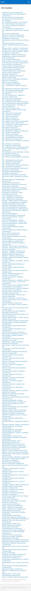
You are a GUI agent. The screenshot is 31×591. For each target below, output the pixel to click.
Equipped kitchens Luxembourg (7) (11, 573)
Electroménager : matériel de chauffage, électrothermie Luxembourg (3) (12, 342)
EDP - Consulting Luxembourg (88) (11, 83)
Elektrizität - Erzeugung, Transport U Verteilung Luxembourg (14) (14, 415)
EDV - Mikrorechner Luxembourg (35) (12, 139)
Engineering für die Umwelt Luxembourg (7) (13, 530)
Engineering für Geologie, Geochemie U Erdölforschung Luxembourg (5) (12, 537)
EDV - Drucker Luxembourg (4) (10, 134)
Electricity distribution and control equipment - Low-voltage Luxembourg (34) (15, 315)
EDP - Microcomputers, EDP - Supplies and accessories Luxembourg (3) (13, 96)
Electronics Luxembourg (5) (9, 353)
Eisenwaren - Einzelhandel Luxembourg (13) (13, 205)
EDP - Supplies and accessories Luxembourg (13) (15, 121)
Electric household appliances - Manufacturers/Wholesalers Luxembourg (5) (13, 214)
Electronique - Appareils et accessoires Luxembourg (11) (12, 375)
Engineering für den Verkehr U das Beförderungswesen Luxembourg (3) (11, 524)
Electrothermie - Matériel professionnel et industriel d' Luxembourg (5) (15, 397)
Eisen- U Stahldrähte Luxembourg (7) (12, 195)
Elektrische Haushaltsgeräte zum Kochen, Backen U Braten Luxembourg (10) (15, 407)
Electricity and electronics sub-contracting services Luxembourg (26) (15, 308)
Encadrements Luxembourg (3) (10, 499)
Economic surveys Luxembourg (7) (11, 72)
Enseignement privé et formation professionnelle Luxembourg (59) (14, 566)
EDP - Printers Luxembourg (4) (10, 116)
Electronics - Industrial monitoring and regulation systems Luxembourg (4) (14, 362)
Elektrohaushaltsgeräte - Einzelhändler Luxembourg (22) (12, 427)
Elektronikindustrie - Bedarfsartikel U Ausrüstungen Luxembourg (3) (15, 454)
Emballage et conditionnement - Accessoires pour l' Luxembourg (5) (15, 475)
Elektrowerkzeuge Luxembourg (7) (11, 461)
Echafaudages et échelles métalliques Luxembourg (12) (15, 40)
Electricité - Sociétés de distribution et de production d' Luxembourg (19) (12, 274)
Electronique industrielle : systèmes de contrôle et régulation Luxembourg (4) (15, 391)
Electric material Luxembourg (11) (11, 233)
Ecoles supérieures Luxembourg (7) (11, 69)
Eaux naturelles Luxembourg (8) (10, 33)
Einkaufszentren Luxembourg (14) (11, 182)
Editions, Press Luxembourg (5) (10, 82)
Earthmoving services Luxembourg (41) (12, 12)
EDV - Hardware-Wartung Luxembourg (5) (13, 137)
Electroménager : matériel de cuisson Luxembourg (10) (15, 345)
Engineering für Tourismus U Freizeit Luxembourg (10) (15, 547)
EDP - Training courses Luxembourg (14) (13, 122)
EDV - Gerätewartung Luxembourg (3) (12, 135)
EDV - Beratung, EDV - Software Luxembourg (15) (15, 131)
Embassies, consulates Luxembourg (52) (12, 489)
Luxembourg (4, 579)
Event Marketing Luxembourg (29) (11, 575)
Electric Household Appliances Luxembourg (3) (14, 207)
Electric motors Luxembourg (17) (10, 234)
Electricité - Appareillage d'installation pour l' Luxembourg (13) (13, 264)
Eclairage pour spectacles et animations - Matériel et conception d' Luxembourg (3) (15, 52)
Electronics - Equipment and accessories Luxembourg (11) (12, 355)
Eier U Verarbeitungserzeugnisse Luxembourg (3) (15, 168)
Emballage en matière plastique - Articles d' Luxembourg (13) (13, 469)
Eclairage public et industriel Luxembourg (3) (13, 56)
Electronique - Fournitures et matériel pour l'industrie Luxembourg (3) (13, 378)
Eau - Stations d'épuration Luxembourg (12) (13, 23)
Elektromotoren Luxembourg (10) (11, 449)
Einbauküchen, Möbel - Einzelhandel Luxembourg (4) (15, 177)
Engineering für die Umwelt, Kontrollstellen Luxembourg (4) (13, 532)
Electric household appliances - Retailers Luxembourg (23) (12, 217)
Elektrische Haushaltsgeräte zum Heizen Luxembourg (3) (12, 404)
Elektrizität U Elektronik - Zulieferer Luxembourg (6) (15, 424)
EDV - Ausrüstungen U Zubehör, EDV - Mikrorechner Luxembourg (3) (12, 126)
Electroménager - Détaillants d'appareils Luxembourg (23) (12, 336)
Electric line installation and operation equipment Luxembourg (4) (14, 230)
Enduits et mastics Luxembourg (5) (11, 504)
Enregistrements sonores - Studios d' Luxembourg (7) (15, 563)
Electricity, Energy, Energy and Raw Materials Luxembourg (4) (14, 326)
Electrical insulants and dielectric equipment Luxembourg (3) (13, 243)
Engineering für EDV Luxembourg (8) (11, 535)
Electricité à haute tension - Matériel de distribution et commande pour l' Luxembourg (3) (15, 289)
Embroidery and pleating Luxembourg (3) (13, 492)
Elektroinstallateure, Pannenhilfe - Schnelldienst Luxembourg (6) (14, 438)
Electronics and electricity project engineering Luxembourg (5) (14, 368)
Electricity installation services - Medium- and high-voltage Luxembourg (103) (15, 318)
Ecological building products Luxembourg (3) (13, 70)
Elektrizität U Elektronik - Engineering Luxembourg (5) (15, 422)
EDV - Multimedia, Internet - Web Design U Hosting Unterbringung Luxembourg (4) (15, 152)
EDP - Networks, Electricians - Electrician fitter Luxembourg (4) (14, 110)
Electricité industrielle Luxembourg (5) (12, 302)
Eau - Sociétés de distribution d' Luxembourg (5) (14, 22)
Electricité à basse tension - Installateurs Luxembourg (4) (12, 277)
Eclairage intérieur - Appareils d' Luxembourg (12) (15, 49)
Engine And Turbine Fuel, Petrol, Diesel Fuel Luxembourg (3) (13, 521)
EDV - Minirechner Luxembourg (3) (11, 143)
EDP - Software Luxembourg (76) (11, 119)
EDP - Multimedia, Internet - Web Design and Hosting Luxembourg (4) (14, 105)
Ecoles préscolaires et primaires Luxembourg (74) (15, 62)
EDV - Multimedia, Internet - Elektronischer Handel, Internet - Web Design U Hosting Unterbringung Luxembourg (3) (15, 148)
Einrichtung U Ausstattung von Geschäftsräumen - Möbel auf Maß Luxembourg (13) (15, 190)
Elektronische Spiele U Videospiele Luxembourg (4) (15, 457)
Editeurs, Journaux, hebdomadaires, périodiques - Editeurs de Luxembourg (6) (15, 79)
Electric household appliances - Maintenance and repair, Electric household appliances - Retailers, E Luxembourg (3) (15, 210)
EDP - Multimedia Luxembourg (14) (11, 100)
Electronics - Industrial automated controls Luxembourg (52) (13, 358)
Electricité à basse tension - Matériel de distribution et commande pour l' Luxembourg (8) (15, 285)
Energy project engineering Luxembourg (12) (14, 517)
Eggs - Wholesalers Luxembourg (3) (11, 166)
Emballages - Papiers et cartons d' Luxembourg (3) (15, 484)
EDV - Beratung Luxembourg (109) (11, 129)
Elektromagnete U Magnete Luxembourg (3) (13, 445)
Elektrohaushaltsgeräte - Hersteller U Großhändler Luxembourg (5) (15, 433)
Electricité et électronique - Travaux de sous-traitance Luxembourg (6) (13, 295)
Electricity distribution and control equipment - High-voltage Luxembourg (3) (14, 311)
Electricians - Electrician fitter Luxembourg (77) (14, 246)
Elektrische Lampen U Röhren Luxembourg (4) (14, 410)
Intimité (3, 589)
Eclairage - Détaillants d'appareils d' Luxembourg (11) (15, 45)
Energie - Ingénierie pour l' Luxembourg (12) (13, 509)
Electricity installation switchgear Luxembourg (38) (15, 320)
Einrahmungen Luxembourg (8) (10, 186)
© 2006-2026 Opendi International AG (10, 587)
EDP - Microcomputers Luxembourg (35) (12, 90)
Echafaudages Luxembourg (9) (10, 38)
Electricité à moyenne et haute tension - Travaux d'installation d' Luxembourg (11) (14, 292)
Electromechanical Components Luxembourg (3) (14, 333)
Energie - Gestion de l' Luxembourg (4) (12, 507)
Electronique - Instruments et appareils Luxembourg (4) (12, 381)
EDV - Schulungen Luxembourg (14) (11, 161)
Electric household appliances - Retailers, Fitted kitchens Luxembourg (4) (14, 224)
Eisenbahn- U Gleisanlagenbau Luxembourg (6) (14, 202)
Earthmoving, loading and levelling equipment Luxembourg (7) (14, 14)
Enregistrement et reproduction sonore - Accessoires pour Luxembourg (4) (12, 556)
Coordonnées (23, 587)
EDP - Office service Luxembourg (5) (11, 113)
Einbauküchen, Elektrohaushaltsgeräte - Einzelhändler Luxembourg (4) (12, 172)
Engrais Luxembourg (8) (8, 552)
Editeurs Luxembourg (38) (9, 77)
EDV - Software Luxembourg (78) (11, 163)
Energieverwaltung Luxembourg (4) (11, 515)
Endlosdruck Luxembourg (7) (9, 502)
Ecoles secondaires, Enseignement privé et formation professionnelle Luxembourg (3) (13, 66)
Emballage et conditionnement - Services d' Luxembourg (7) (13, 482)
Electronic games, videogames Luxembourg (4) (14, 351)
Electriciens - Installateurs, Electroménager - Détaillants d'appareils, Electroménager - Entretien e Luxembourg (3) (15, 257)
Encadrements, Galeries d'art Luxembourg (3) (14, 500)
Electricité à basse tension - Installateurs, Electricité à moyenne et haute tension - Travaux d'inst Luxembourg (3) (15, 281)
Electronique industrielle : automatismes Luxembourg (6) (12, 388)
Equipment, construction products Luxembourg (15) (14, 571)
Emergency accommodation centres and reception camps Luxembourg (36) (15, 496)
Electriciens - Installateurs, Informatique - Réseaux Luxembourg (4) (15, 261)
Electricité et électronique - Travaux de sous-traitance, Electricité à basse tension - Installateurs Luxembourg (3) (15, 299)
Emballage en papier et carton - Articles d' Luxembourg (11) (13, 472)
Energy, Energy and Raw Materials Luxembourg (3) (15, 518)
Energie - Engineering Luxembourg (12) (12, 505)
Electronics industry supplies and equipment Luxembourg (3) (13, 371)
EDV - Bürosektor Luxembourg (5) (11, 132)
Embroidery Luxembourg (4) (9, 491)
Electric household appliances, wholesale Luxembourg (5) (12, 227)
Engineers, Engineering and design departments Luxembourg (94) (14, 550)
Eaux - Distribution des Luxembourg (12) (12, 28)
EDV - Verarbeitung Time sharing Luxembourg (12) (15, 165)
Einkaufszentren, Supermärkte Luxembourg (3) (14, 184)
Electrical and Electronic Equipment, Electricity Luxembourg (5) (14, 237)
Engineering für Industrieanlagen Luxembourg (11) (15, 541)
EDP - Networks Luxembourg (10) (11, 108)
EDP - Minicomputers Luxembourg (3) (12, 98)
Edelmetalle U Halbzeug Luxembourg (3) (12, 75)
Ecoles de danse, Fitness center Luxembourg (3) (15, 61)
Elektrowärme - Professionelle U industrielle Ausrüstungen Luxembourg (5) (13, 459)
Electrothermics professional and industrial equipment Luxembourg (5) (13, 394)
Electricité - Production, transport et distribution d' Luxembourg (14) (15, 271)
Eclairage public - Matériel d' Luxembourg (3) (14, 54)
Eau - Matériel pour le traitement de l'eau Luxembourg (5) (12, 19)
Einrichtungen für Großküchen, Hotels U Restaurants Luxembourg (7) (12, 193)
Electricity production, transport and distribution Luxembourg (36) (14, 323)
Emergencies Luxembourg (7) (10, 494)
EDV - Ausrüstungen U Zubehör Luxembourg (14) (15, 124)
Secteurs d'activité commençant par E (10, 581)
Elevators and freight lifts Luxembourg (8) (13, 463)
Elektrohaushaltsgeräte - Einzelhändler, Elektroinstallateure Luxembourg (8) (12, 430)
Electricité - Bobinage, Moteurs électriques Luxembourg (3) (13, 267)
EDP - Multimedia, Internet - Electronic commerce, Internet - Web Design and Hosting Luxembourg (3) (15, 102)
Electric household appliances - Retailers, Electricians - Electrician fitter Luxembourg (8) (14, 220)
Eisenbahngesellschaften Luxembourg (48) (13, 204)
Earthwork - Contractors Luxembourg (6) (12, 17)
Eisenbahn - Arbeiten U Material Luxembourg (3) (14, 200)
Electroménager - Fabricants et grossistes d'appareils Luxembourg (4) (13, 339)
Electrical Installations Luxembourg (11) (12, 241)
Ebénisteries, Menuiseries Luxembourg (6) (13, 36)
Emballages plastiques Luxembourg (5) (12, 486)
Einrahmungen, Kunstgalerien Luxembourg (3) (14, 187)
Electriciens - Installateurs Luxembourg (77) (13, 251)
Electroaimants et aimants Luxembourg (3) (13, 332)
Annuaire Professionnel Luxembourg (17, 579)
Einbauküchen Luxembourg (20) (10, 169)
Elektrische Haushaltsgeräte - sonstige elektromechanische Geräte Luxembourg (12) (14, 401)
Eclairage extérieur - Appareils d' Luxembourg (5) (15, 48)
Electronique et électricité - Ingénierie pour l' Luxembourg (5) (13, 384)
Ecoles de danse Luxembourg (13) (11, 59)
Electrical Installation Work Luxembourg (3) (13, 239)
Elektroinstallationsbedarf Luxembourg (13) (13, 444)
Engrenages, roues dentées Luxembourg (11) (14, 554)
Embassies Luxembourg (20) (9, 487)
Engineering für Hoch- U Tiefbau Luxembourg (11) (15, 539)
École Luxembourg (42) (8, 57)
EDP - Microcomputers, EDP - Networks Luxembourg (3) (12, 92)
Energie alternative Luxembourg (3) (11, 510)
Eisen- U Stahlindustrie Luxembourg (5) (12, 199)
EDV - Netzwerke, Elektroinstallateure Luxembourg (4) (15, 157)
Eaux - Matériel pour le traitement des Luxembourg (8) (15, 31)
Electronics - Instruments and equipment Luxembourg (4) (12, 365)
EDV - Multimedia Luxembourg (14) (11, 145)
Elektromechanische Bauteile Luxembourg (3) (14, 447)
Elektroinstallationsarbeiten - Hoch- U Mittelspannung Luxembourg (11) (11, 441)
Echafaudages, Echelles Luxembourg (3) (12, 43)
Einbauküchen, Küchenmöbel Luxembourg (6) (14, 174)
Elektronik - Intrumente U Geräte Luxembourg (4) (15, 452)
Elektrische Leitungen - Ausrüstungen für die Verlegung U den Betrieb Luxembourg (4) (13, 412)
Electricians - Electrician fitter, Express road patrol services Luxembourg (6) (15, 248)
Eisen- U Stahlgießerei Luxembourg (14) (12, 197)
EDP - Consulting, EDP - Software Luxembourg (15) (14, 86)
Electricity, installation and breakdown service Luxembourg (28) (14, 329)
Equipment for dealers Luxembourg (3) (12, 569)
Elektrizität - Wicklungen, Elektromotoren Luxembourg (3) (12, 418)
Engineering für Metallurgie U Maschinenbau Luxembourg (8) (13, 543)
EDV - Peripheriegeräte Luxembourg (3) (12, 160)
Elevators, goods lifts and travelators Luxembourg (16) (15, 465)
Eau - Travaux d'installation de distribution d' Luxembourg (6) (13, 26)
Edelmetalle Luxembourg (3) (9, 74)
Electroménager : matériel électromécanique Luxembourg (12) (13, 349)
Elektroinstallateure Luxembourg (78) (11, 436)
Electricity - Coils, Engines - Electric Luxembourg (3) (14, 305)
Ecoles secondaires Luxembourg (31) (12, 64)
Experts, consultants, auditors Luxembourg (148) (15, 577)
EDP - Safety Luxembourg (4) (10, 118)
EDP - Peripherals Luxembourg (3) (11, 114)
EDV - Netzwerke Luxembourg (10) (11, 155)
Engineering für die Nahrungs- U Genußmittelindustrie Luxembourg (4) (12, 527)
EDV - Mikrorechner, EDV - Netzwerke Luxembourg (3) (15, 141)
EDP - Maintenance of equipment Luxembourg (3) (15, 88)
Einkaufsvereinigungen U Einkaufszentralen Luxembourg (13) (13, 180)
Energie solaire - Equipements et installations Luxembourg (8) (14, 512)
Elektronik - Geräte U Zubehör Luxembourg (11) (14, 450)
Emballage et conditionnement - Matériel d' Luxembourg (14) (13, 478)
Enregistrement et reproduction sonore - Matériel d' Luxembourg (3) (15, 560)
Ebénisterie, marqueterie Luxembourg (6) (13, 35)
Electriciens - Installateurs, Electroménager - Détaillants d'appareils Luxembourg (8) (13, 253)
